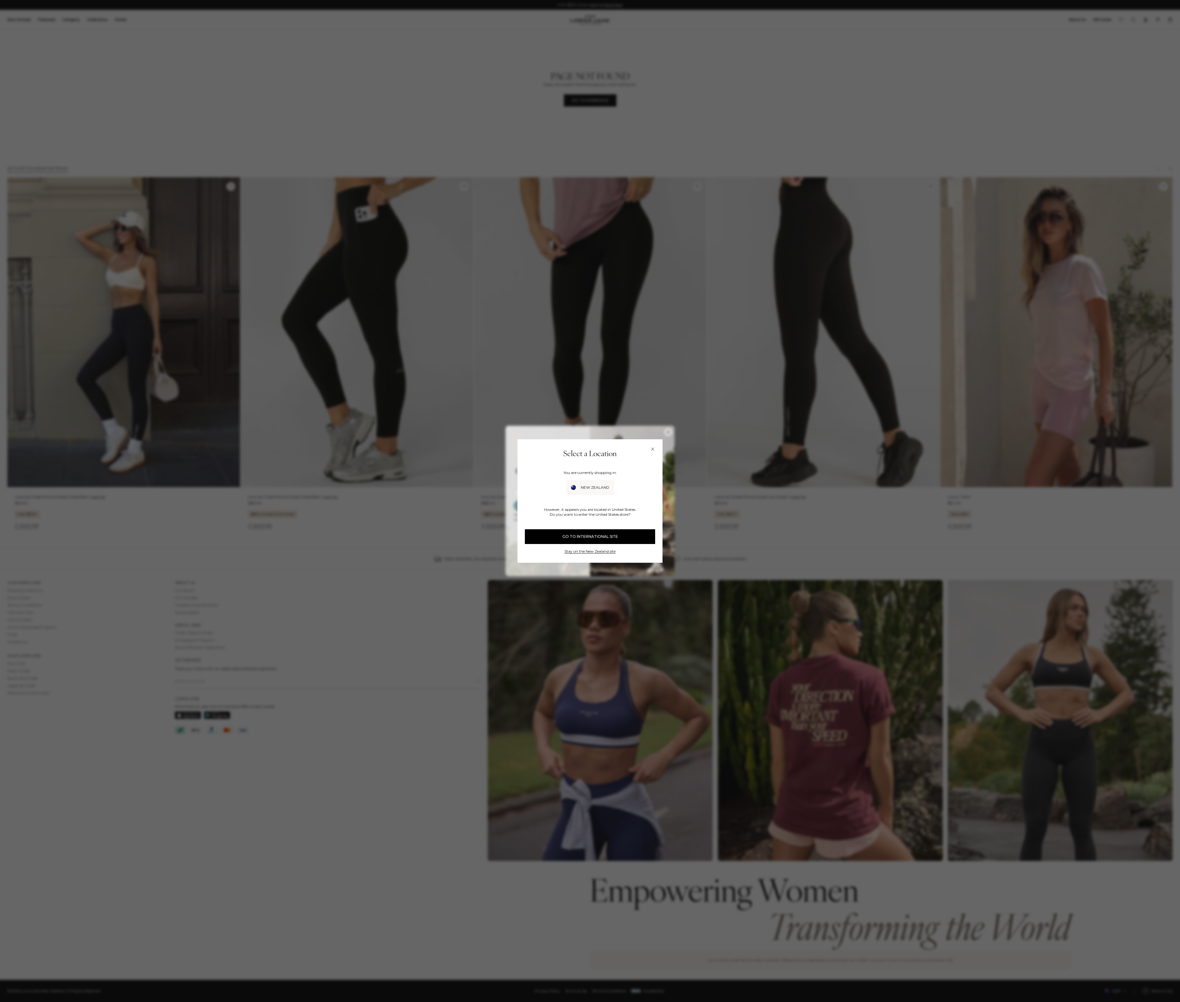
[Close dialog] (652, 449)
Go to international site (590, 536)
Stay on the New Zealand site (590, 551)
